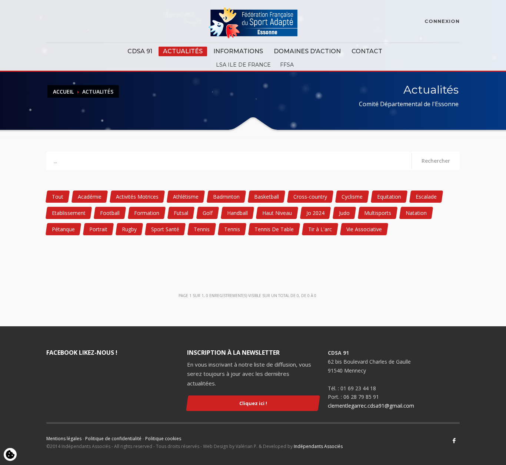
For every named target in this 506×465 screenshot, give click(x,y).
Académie (89, 196)
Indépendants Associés (318, 446)
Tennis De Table (274, 229)
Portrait (98, 229)
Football (110, 212)
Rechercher (436, 160)
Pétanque (63, 229)
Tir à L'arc (320, 229)
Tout (57, 196)
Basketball (266, 196)
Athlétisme (186, 196)
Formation (146, 212)
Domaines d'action (307, 51)
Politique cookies (163, 438)
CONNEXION (442, 21)
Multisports (377, 212)
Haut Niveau (277, 212)
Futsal (181, 212)
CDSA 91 (139, 51)
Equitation (389, 196)
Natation (416, 212)
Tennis (202, 229)
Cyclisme (352, 196)
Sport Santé (165, 229)
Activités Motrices (137, 196)
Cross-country (310, 196)
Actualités (183, 51)
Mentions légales (63, 438)
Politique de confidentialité (113, 438)
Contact (367, 51)
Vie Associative (364, 229)
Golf (208, 212)
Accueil (63, 91)
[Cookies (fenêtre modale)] (10, 455)
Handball (237, 212)
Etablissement (69, 212)
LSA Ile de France (243, 64)
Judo (344, 212)
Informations (238, 51)
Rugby (129, 229)
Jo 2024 (315, 212)
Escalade (426, 196)
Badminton (226, 196)
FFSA (287, 64)
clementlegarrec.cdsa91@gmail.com (371, 405)
